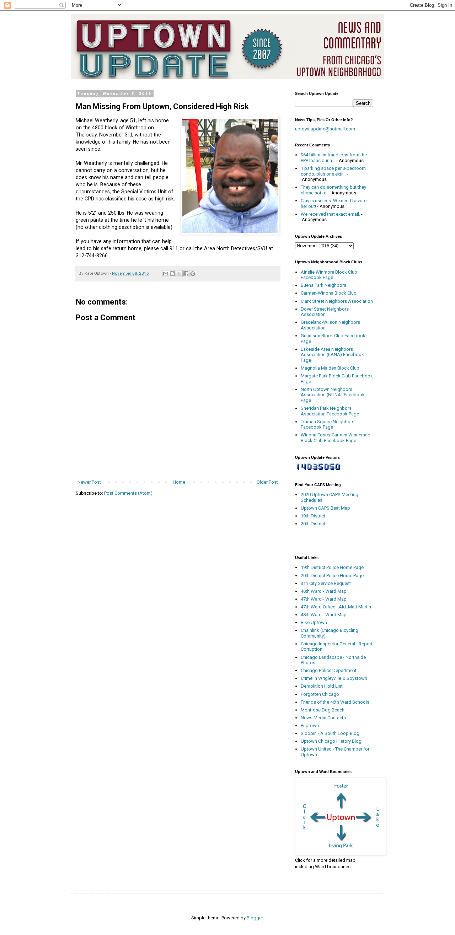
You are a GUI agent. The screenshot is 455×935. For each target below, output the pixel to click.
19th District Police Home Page (332, 567)
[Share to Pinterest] (192, 273)
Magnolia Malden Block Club (330, 368)
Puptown (310, 725)
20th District (313, 523)
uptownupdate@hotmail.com (325, 128)
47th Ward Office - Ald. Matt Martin (336, 606)
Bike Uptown (314, 622)
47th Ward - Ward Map (324, 599)
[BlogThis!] (172, 273)
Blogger (255, 917)
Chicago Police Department (329, 670)
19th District (313, 515)
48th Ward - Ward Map (324, 614)
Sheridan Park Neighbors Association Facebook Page (330, 411)
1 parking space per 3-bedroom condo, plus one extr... (333, 171)
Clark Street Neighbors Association (337, 301)
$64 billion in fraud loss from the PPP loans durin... (334, 157)
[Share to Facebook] (185, 273)
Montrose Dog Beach (322, 710)
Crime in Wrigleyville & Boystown (334, 678)
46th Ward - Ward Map (324, 591)
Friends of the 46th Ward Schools (335, 702)
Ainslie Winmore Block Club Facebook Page (329, 274)
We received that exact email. (330, 214)
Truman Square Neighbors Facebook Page (327, 424)
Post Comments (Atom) (128, 493)
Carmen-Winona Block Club (329, 293)
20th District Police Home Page (332, 575)
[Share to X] (179, 273)
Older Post (267, 482)
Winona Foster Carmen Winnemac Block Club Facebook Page (335, 437)
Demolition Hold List (322, 686)
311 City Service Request (326, 583)
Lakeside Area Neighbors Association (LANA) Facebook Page (332, 354)
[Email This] (165, 273)
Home (179, 482)
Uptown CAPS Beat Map (325, 508)
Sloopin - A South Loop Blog (330, 733)
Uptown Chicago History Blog (331, 741)
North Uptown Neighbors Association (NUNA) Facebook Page (333, 395)
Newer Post (89, 482)
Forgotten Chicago (320, 694)
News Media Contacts (323, 717)
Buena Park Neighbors (323, 285)
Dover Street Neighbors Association (325, 311)
